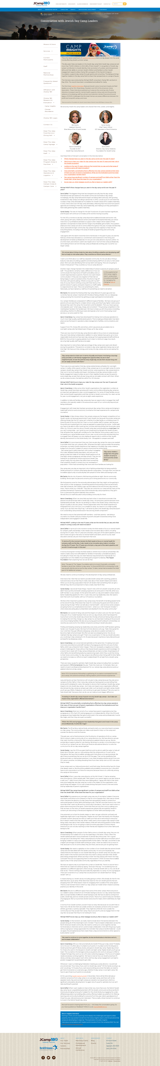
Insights (74, 86)
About (40, 9)
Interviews (80, 86)
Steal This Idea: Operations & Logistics (50, 173)
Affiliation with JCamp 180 (49, 91)
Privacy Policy (117, 1061)
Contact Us (107, 4)
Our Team (64, 1040)
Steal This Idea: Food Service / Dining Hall (50, 133)
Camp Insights (83, 13)
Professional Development (87, 9)
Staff (45, 66)
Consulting (64, 9)
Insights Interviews (95, 13)
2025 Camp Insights (61, 4)
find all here (72, 1024)
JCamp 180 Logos (50, 118)
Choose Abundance (49, 110)
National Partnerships (49, 74)
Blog (93, 1040)
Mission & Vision (50, 44)
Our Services (65, 1043)
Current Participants (48, 59)
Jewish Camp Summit (79, 976)
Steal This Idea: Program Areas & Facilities (50, 162)
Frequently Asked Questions (51, 82)
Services (47, 51)
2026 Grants (71, 4)
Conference (103, 9)
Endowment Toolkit (96, 4)
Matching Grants (82, 1040)
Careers (63, 1046)
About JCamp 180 (49, 13)
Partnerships (65, 1048)
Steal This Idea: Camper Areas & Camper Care (50, 184)
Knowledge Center (51, 9)
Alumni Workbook (82, 4)
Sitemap (110, 1061)
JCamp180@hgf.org (100, 1007)
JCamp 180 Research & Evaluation (67, 13)
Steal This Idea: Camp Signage (50, 143)
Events (93, 1043)
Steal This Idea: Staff (50, 152)
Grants (72, 9)
